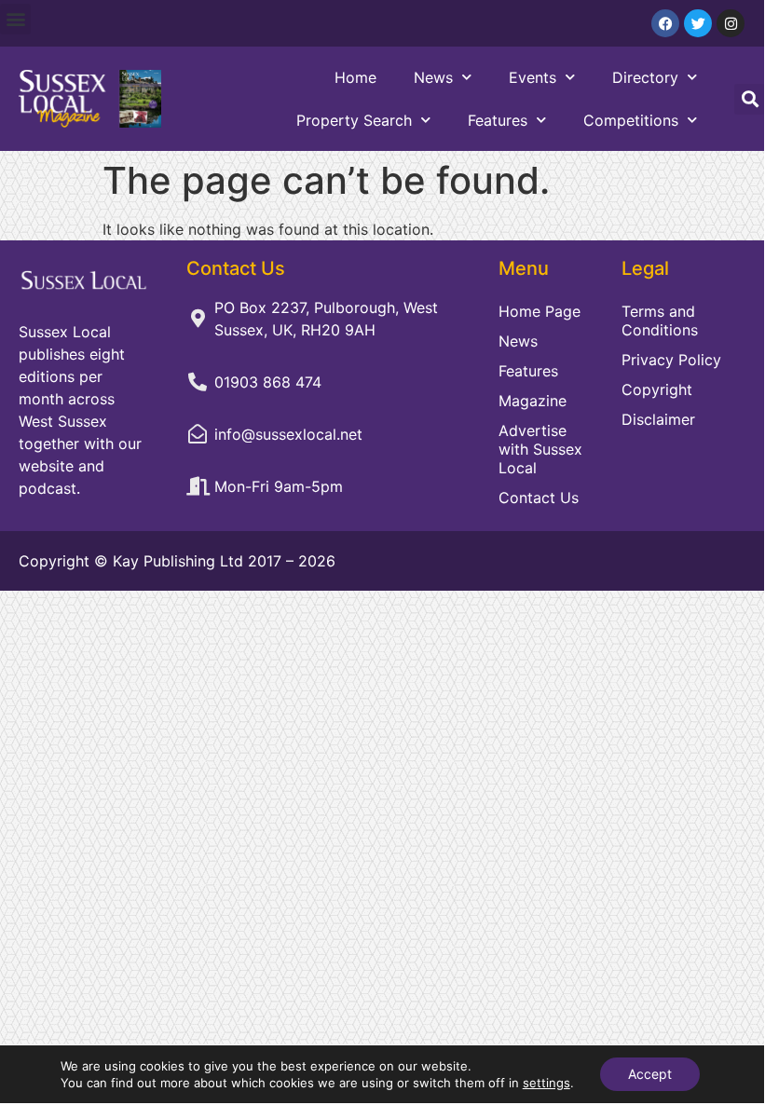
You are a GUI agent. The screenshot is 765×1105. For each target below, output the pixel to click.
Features (497, 120)
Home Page (540, 311)
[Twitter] (698, 23)
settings (546, 1082)
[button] (15, 19)
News (433, 77)
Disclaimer (658, 419)
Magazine (533, 400)
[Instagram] (731, 23)
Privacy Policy (671, 359)
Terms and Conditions (660, 320)
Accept (650, 1074)
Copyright (657, 389)
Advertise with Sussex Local (540, 449)
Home (355, 77)
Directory (645, 77)
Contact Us (539, 497)
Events (532, 77)
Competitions (630, 120)
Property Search (354, 120)
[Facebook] (665, 23)
